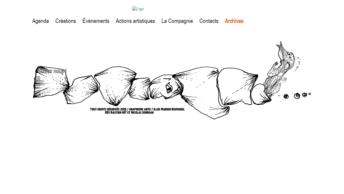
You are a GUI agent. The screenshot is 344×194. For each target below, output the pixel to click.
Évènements (96, 20)
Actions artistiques (135, 20)
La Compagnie (177, 20)
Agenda (40, 20)
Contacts (208, 20)
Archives (234, 20)
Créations (65, 20)
